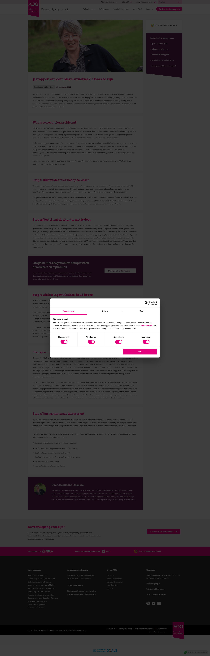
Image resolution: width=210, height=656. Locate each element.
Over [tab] (141, 311)
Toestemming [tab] (68, 311)
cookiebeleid (146, 326)
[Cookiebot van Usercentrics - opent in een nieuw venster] (146, 303)
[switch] (91, 342)
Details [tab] (105, 311)
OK (139, 352)
